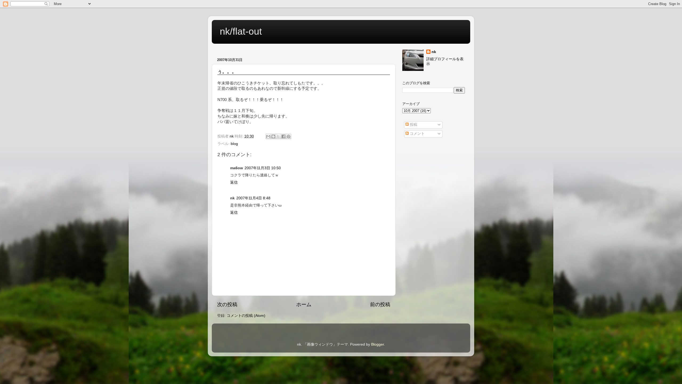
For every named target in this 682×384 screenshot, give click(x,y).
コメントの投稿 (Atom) (246, 316)
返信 (234, 182)
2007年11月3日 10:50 (263, 168)
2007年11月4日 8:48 (253, 198)
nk (434, 52)
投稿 (413, 125)
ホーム (303, 304)
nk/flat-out (241, 31)
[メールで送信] (268, 136)
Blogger (377, 344)
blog (234, 144)
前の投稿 (380, 304)
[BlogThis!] (273, 136)
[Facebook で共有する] (283, 136)
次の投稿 (227, 304)
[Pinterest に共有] (288, 136)
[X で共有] (278, 136)
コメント (417, 134)
